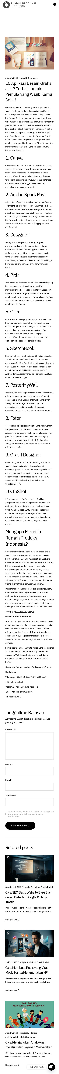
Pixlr (7, 282)
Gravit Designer (12, 462)
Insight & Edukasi (28, 78)
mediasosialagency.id (24, 611)
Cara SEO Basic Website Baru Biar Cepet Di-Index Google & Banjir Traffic (28, 897)
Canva (8, 165)
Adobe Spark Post (13, 202)
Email (8, 780)
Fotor (7, 425)
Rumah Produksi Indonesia (20, 1037)
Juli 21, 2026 (11, 962)
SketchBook (10, 356)
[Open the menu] (54, 5)
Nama (9, 764)
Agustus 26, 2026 (13, 887)
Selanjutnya (11, 919)
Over (7, 319)
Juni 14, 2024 (11, 1033)
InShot (8, 499)
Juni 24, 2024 (11, 78)
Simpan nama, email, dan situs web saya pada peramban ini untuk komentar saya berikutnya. (31, 814)
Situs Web (10, 795)
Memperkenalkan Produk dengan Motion (33, 667)
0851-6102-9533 (23, 676)
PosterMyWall (11, 392)
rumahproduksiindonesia (27, 686)
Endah (48, 887)
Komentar (10, 729)
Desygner (9, 242)
